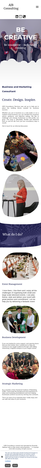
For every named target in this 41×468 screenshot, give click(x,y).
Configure (8, 461)
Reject (15, 465)
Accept (8, 465)
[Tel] (24, 16)
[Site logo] (11, 12)
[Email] (20, 16)
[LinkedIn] (16, 16)
